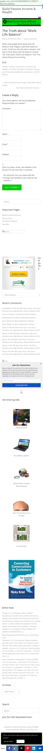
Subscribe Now (21, 385)
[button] (21, 365)
